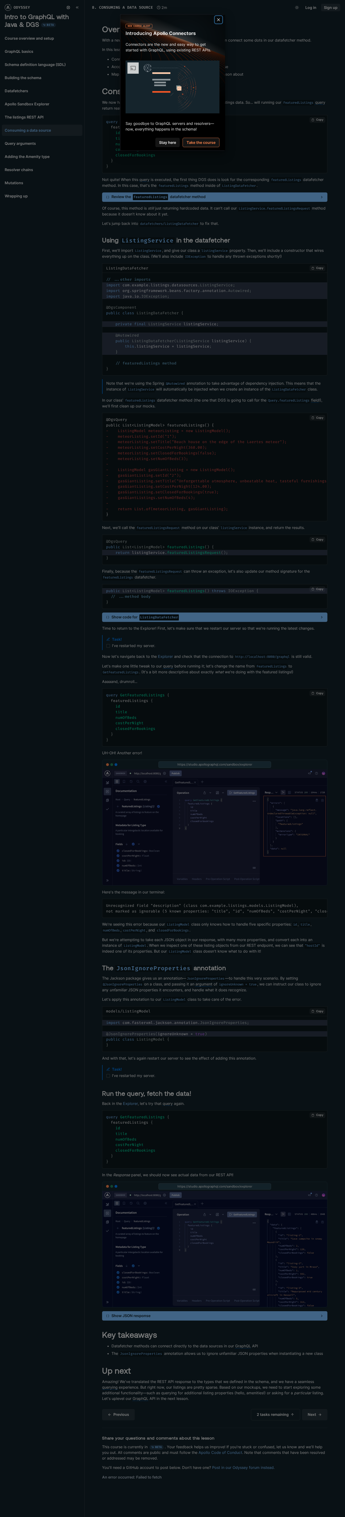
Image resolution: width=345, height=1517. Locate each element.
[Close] (218, 19)
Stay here (167, 142)
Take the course (201, 142)
